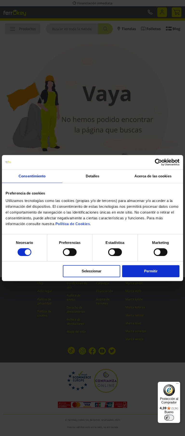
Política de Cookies (72, 224)
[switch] (70, 252)
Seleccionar (91, 271)
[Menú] (177, 385)
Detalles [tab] (92, 176)
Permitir (151, 271)
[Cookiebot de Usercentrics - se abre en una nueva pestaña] (158, 162)
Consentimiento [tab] (32, 176)
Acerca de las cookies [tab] (153, 176)
